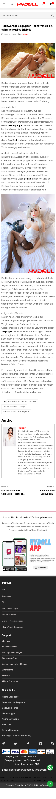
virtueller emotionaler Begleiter (16, 411)
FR (17, 777)
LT (33, 777)
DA (10, 777)
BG (1, 777)
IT (28, 777)
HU (22, 777)
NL (13, 777)
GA (25, 777)
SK (44, 777)
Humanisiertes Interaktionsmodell (22, 401)
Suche (52, 15)
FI (15, 777)
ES (46, 777)
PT (38, 777)
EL (20, 777)
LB (35, 777)
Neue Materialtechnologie (14, 406)
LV (30, 777)
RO (40, 777)
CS (7, 777)
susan (25, 34)
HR (4, 777)
